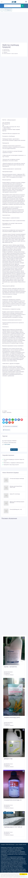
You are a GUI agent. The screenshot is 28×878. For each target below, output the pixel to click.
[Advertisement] (14, 27)
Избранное (9, 9)
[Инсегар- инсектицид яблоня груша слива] (7, 487)
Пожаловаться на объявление (11, 426)
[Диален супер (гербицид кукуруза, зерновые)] (7, 503)
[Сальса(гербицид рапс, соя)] (7, 511)
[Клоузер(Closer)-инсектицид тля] (14, 784)
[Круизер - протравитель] (14, 651)
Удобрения (5, 52)
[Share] (3, 420)
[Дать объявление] (26, 2)
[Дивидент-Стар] (14, 743)
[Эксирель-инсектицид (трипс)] (14, 697)
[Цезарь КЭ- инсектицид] (7, 495)
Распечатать (7, 429)
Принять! (23, 874)
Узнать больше (25, 876)
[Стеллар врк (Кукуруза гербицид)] (7, 480)
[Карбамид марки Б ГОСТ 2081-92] (14, 818)
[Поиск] (22, 5)
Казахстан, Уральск (6, 50)
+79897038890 (7, 444)
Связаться (15, 449)
